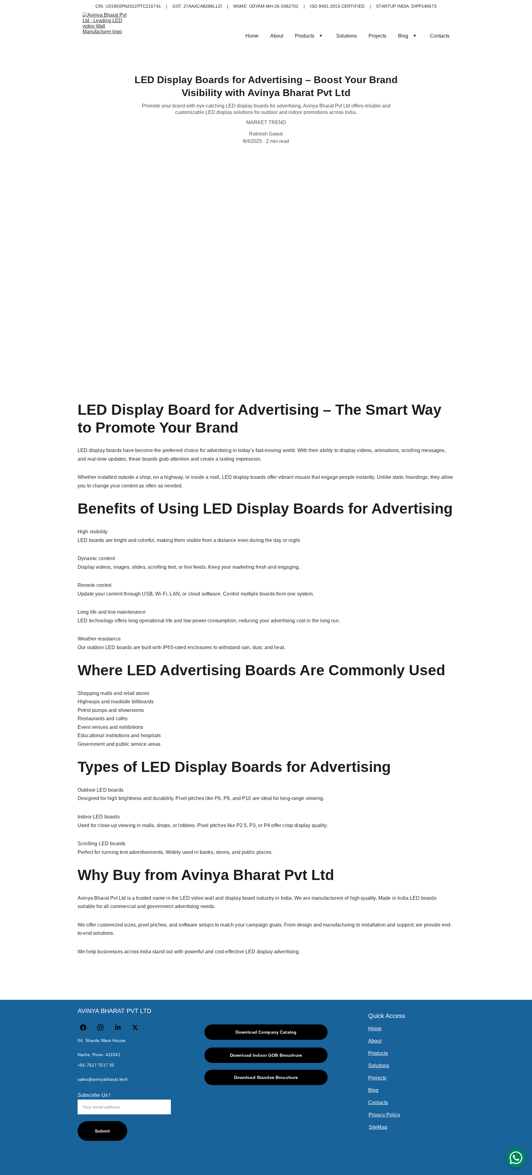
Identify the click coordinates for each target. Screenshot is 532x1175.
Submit (102, 1131)
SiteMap (378, 1127)
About (276, 35)
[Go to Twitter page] (135, 1027)
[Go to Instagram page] (103, 1027)
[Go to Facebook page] (86, 1027)
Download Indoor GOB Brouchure (266, 1055)
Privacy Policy (384, 1114)
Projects (377, 35)
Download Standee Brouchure (266, 1077)
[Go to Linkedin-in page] (121, 1027)
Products (304, 35)
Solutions (346, 35)
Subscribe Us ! (94, 1095)
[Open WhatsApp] (516, 1158)
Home (252, 35)
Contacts (439, 35)
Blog (403, 35)
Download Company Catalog (266, 1032)
